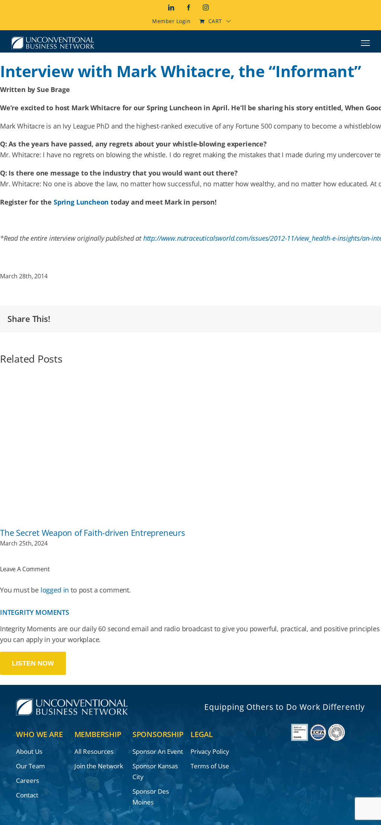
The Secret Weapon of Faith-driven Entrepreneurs (92, 532)
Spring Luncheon (81, 201)
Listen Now (33, 663)
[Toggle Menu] (365, 42)
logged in (55, 589)
